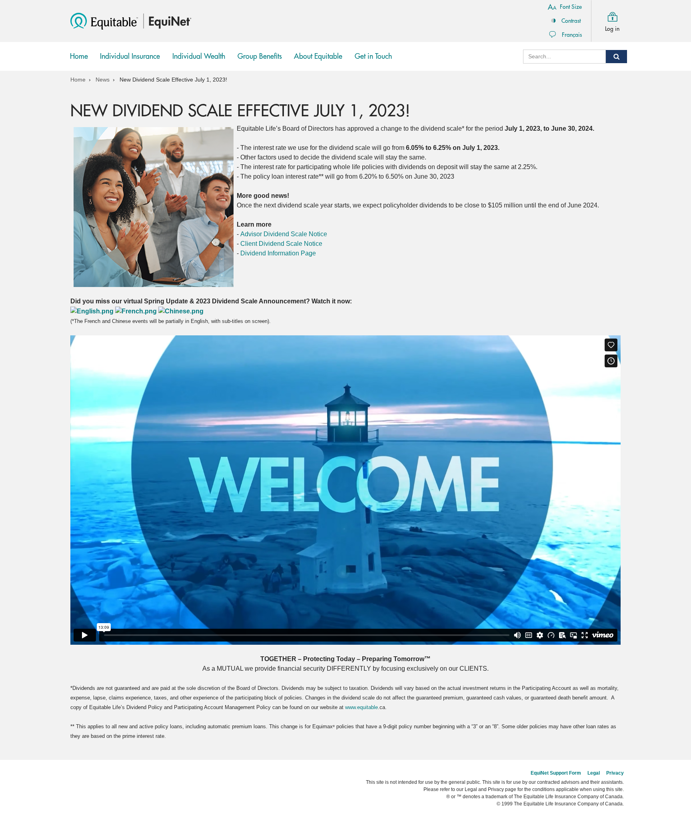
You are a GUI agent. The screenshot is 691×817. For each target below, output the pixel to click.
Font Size (571, 7)
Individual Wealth (198, 62)
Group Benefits (262, 62)
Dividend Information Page (278, 253)
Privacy (615, 773)
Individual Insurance (130, 62)
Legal (593, 773)
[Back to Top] (620, 745)
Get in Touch (373, 56)
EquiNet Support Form (556, 773)
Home (79, 56)
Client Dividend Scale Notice (281, 243)
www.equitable (361, 707)
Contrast (571, 21)
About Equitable (318, 56)
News (103, 79)
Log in (612, 29)
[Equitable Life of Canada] (104, 20)
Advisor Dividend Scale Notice (283, 234)
